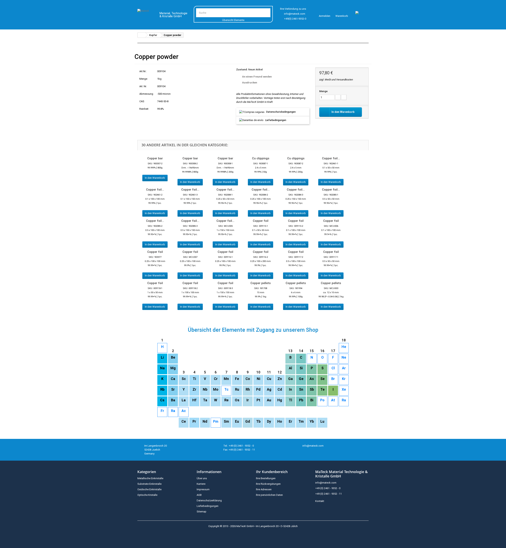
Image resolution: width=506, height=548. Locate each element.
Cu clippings (260, 158)
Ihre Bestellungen (266, 478)
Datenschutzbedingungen (281, 112)
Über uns (202, 478)
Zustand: (242, 69)
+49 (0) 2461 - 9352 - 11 (328, 493)
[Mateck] (145, 15)
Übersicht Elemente (233, 20)
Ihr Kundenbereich (272, 471)
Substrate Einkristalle (149, 483)
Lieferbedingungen (275, 120)
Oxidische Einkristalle (149, 489)
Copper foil (260, 221)
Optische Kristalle (147, 494)
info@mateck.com (294, 13)
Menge (323, 91)
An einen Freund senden (257, 76)
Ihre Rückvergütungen (268, 483)
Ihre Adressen (264, 489)
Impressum (203, 489)
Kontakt (319, 501)
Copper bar (155, 158)
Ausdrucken (249, 82)
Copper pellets (260, 283)
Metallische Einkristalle (150, 478)
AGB (199, 494)
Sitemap (201, 511)
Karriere (201, 483)
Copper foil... (331, 158)
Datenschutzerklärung (209, 500)
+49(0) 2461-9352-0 (295, 18)
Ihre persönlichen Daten (269, 494)
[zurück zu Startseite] (141, 35)
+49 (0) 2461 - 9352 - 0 (327, 488)
